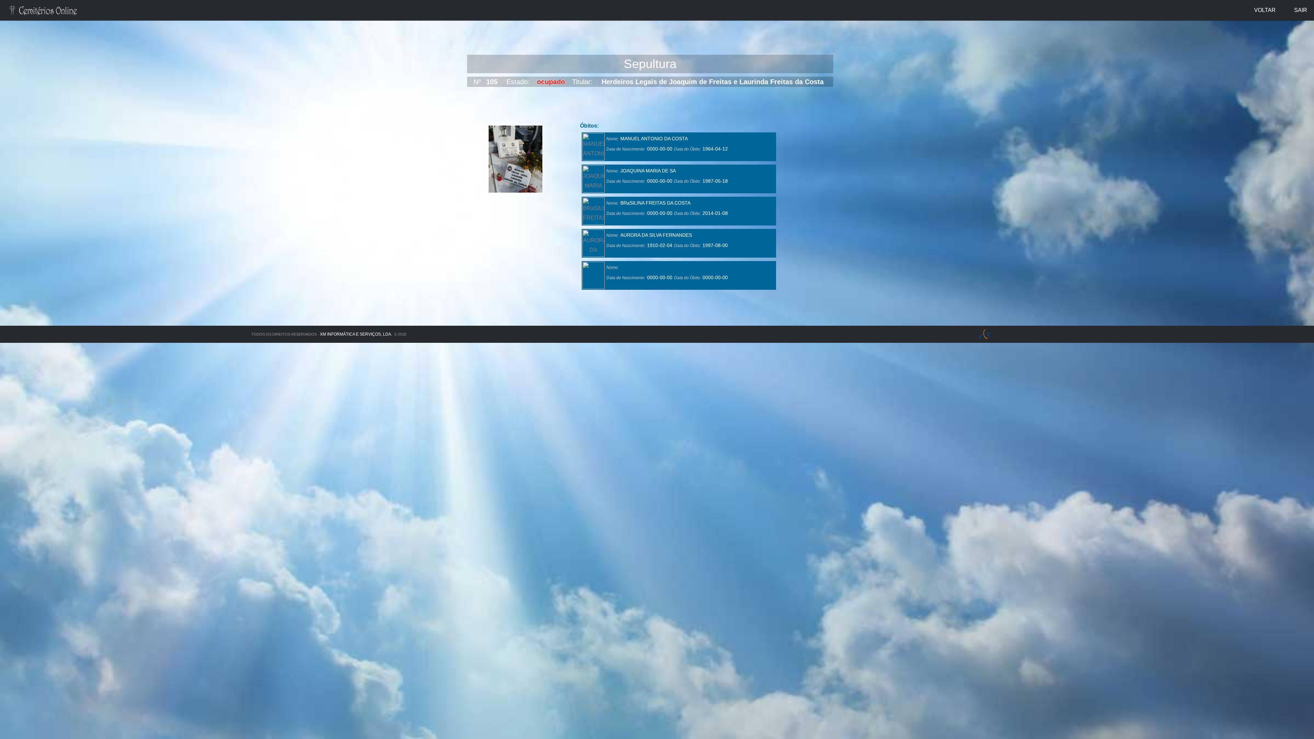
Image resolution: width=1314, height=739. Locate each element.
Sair (1300, 10)
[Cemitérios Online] (43, 11)
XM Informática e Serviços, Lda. (356, 334)
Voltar (1265, 10)
